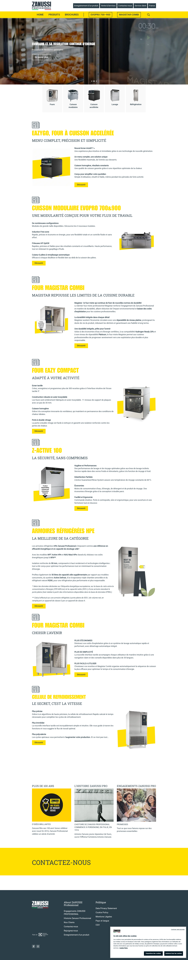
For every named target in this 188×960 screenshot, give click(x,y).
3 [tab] (96, 81)
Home (40, 14)
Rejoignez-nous (71, 931)
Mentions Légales (104, 916)
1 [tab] (92, 81)
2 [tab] (94, 81)
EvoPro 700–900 (100, 14)
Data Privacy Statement (106, 908)
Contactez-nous (71, 926)
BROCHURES (72, 14)
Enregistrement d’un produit (76, 935)
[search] (148, 14)
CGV (98, 925)
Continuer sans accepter (178, 929)
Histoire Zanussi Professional (77, 918)
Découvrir (81, 185)
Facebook (33, 946)
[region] (148, 942)
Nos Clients (69, 922)
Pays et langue (102, 921)
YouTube (38, 946)
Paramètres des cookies (153, 953)
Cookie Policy (102, 912)
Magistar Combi (129, 14)
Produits (54, 14)
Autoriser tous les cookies (173, 953)
